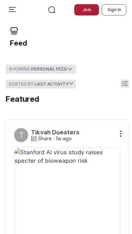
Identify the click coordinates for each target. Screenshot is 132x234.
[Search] (51, 9)
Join (86, 9)
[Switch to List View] (125, 83)
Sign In (114, 9)
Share (45, 138)
